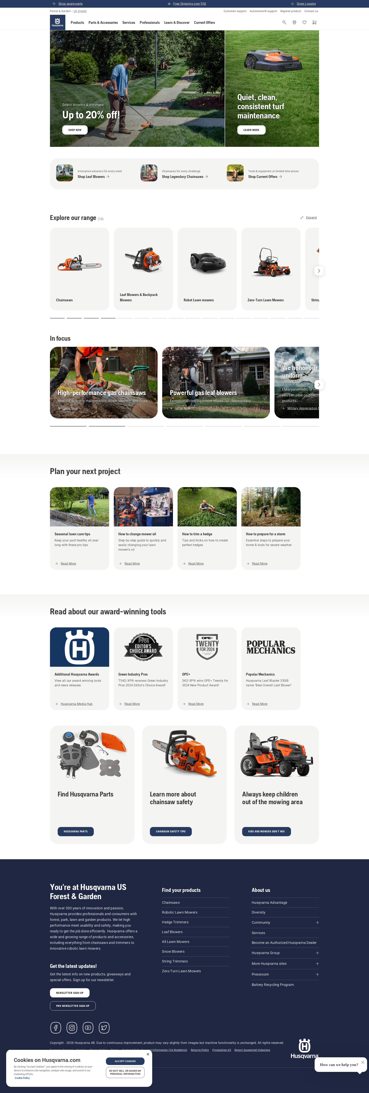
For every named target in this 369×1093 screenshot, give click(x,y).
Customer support (235, 11)
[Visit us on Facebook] (56, 1028)
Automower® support (263, 11)
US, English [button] (80, 11)
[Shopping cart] (314, 22)
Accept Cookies (125, 1061)
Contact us (311, 11)
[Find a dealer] (294, 22)
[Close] (148, 1054)
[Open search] (284, 22)
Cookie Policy (22, 1077)
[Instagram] (72, 1028)
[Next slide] (319, 270)
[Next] (319, 384)
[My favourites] (304, 22)
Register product (290, 11)
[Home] (57, 22)
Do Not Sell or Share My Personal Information (125, 1072)
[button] (77, 22)
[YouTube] (88, 1028)
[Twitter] (104, 1028)
